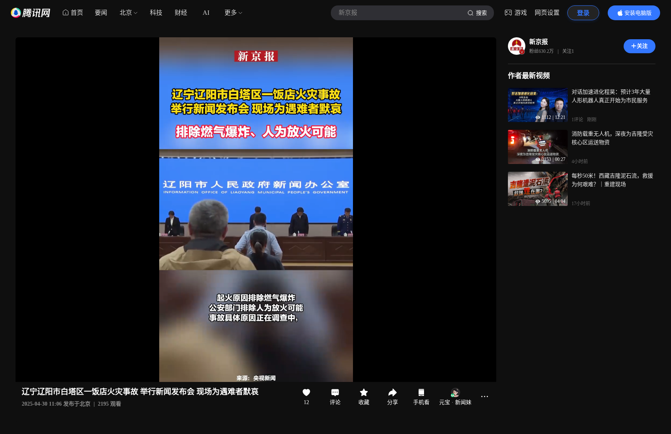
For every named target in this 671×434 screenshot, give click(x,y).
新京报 (538, 41)
